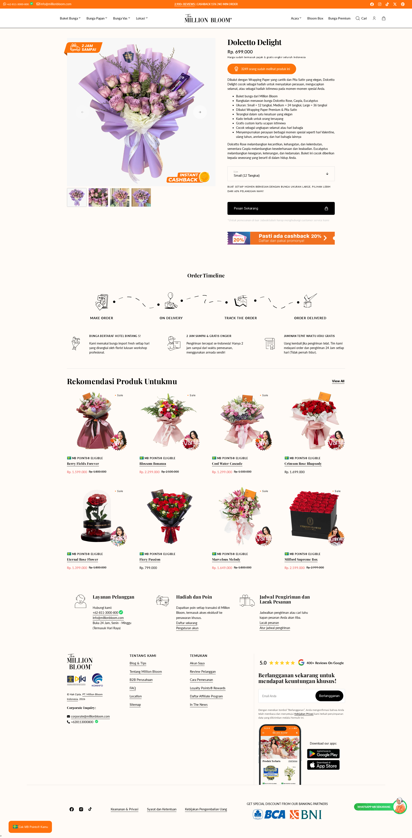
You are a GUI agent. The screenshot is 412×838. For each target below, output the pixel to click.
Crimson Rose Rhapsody (303, 463)
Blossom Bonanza (152, 463)
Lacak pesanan (269, 622)
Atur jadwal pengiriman (275, 628)
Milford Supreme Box (301, 559)
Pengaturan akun (187, 628)
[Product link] (97, 432)
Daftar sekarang (186, 623)
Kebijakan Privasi (304, 713)
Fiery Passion (149, 559)
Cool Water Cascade (227, 463)
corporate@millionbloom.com (88, 716)
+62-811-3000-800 (18, 4)
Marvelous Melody (226, 559)
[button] (361, 18)
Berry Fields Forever (83, 463)
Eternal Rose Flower (82, 559)
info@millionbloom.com (55, 4)
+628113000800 (82, 722)
